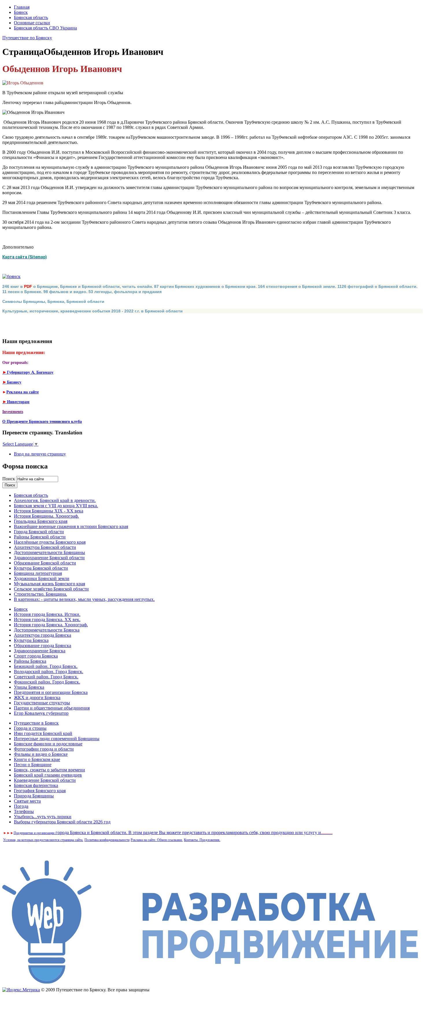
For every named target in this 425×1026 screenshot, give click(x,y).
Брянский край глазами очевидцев (48, 775)
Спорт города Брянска (36, 655)
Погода (21, 806)
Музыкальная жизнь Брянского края (49, 583)
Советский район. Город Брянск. (46, 676)
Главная (21, 7)
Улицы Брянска (29, 687)
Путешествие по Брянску (27, 37)
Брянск (21, 12)
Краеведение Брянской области (45, 780)
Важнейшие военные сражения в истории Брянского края (71, 526)
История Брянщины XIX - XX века (48, 510)
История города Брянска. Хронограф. (51, 624)
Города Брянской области (39, 531)
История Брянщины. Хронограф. (46, 516)
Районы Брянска (30, 661)
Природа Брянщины (34, 795)
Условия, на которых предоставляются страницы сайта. (43, 840)
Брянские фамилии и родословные (48, 743)
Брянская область (31, 17)
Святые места (27, 801)
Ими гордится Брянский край (43, 733)
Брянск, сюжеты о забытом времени (49, 769)
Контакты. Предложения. (202, 840)
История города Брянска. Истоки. (47, 614)
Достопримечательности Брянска (47, 629)
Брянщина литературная (38, 573)
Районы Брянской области (40, 536)
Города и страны (30, 728)
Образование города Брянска (42, 645)
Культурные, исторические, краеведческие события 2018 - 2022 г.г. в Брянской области (92, 311)
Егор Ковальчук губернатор (41, 713)
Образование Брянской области (45, 562)
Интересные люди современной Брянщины (56, 738)
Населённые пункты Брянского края (50, 542)
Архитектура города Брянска (42, 635)
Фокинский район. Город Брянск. (47, 681)
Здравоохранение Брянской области (49, 557)
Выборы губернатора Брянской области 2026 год (62, 821)
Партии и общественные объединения (52, 707)
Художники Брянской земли (41, 578)
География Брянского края (40, 790)
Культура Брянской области (41, 568)
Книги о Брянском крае (37, 759)
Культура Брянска (31, 640)
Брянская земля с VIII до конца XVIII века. (56, 505)
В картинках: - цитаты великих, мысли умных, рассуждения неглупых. (84, 599)
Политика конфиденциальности (107, 840)
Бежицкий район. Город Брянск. (45, 666)
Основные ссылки (32, 22)
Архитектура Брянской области (45, 547)
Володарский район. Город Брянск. (48, 671)
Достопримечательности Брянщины (49, 552)
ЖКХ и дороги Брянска (37, 697)
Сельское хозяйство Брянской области (51, 588)
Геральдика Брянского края (40, 521)
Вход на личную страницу (40, 453)
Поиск (9, 478)
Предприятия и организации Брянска (51, 692)
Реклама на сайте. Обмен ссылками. (157, 840)
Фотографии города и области (44, 749)
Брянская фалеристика (36, 785)
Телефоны (24, 811)
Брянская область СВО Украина (45, 27)
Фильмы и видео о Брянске (41, 754)
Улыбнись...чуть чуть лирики (42, 816)
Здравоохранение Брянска (39, 650)
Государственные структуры (42, 702)
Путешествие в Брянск (36, 723)
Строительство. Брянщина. (40, 594)
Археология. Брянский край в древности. (55, 500)
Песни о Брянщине (32, 764)
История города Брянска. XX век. (47, 619)
